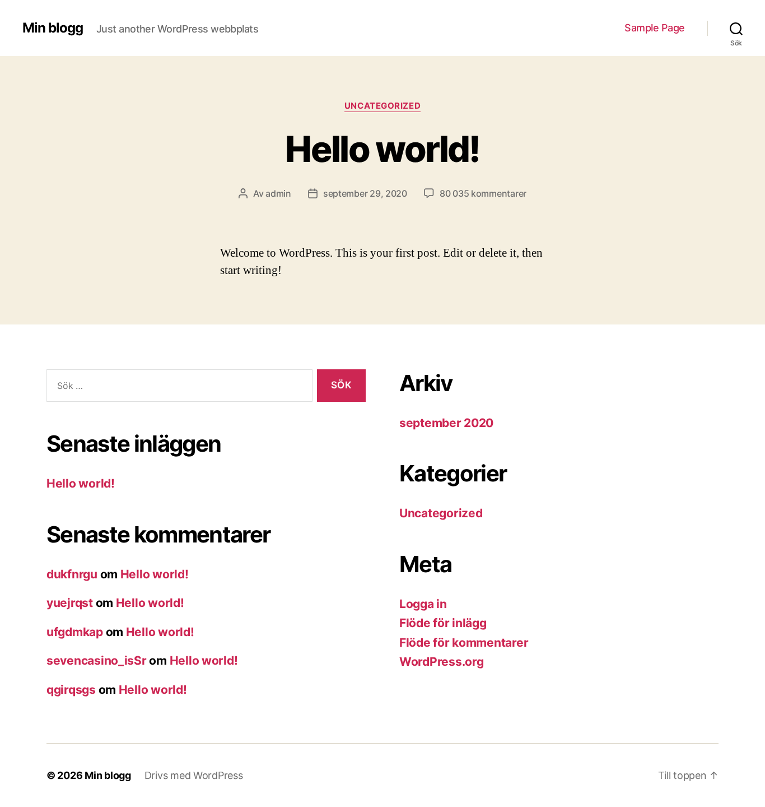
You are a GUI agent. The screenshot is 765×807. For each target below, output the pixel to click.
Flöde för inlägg (443, 623)
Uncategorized (382, 106)
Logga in (423, 604)
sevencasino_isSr (96, 660)
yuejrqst (69, 603)
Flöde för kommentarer (463, 643)
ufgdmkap (74, 632)
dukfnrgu (71, 574)
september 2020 (446, 423)
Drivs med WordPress (193, 775)
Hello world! (382, 148)
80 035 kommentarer (483, 193)
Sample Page (654, 28)
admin (278, 193)
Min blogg (52, 28)
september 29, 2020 (365, 193)
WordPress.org (441, 662)
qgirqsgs (71, 690)
